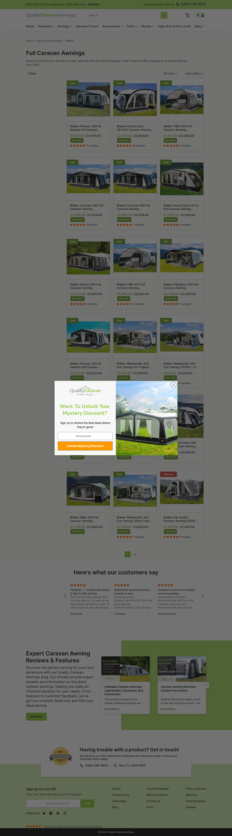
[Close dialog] (173, 384)
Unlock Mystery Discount (85, 446)
